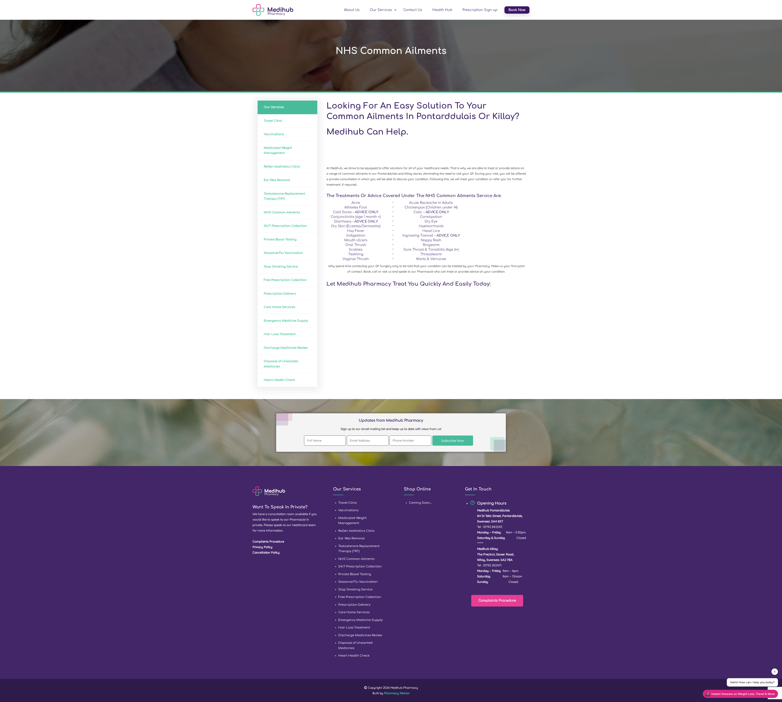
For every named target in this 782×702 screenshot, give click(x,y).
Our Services (381, 10)
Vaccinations (274, 134)
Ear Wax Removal (277, 180)
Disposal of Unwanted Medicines (281, 364)
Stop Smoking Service (281, 266)
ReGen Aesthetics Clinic (282, 166)
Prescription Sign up (479, 10)
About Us (352, 10)
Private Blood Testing (280, 239)
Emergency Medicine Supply (286, 320)
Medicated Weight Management (278, 150)
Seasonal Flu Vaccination (283, 253)
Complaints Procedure (497, 600)
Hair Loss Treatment (279, 334)
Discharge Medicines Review (286, 348)
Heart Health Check (279, 380)
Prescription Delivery (280, 293)
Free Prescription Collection (285, 280)
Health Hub (442, 10)
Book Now (517, 10)
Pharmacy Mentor (397, 693)
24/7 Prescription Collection (285, 226)
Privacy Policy (262, 547)
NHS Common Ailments (282, 212)
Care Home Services (279, 307)
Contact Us (412, 10)
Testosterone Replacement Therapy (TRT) (284, 196)
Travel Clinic (273, 121)
